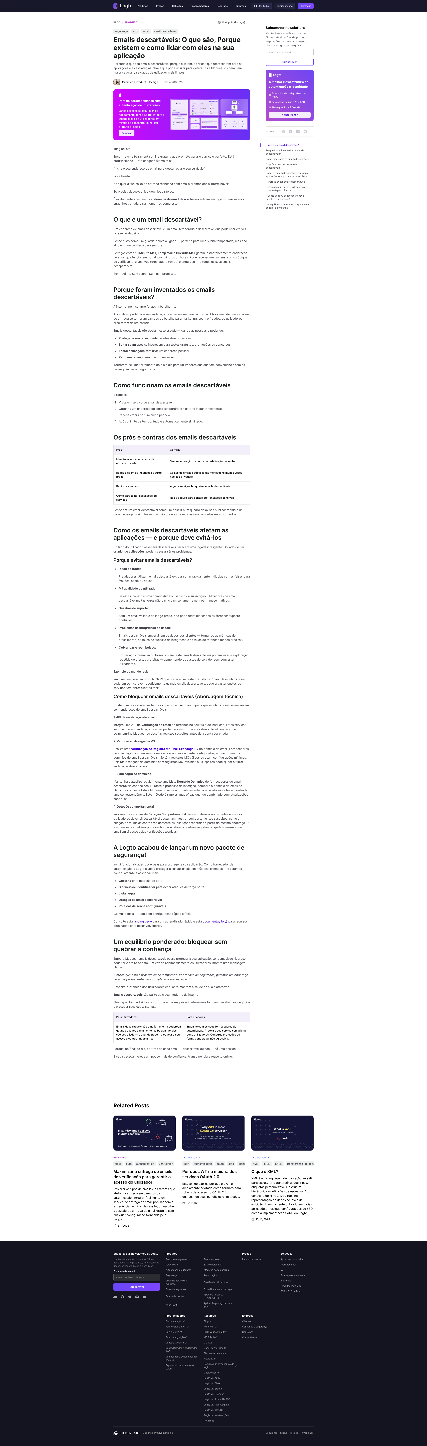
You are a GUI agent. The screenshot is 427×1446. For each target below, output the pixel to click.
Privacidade (307, 1432)
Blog (117, 22)
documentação (213, 921)
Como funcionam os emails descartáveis (287, 159)
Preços (160, 6)
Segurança (272, 1432)
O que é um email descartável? (282, 145)
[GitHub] (122, 1297)
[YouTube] (144, 1297)
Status (283, 1432)
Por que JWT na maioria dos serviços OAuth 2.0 (212, 1117)
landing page (143, 921)
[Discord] (115, 1297)
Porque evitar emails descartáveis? (287, 181)
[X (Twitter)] (129, 1297)
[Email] (137, 1297)
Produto (131, 22)
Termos (294, 1432)
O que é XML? (260, 1117)
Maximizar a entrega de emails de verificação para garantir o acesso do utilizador (142, 1119)
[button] (143, 6)
